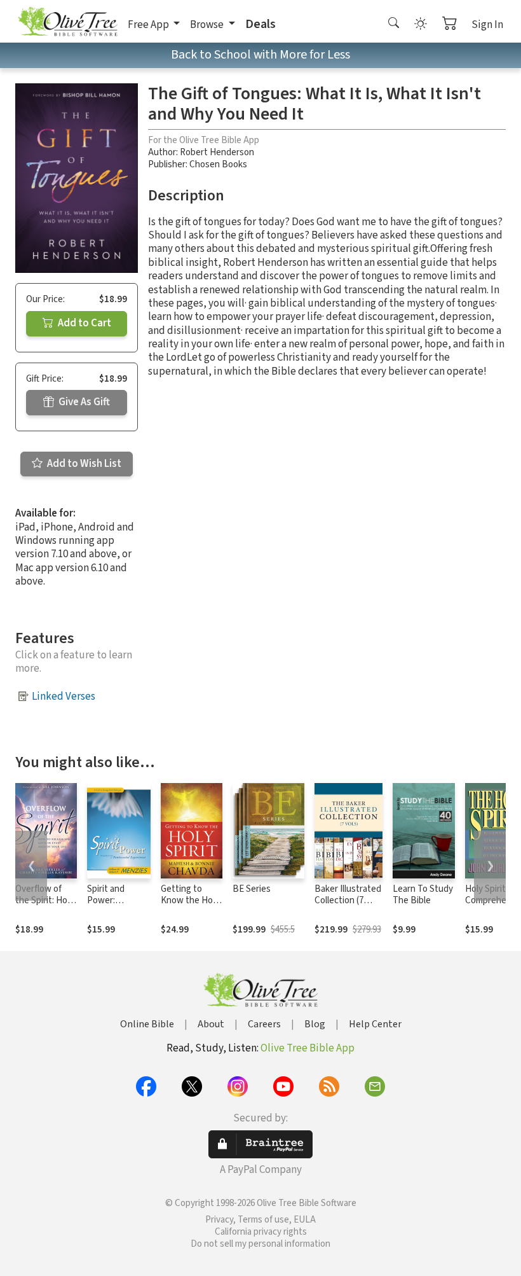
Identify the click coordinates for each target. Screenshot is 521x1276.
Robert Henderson (217, 152)
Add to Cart (83, 323)
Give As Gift (83, 402)
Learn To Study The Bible (423, 895)
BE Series (252, 889)
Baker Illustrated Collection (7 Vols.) (348, 901)
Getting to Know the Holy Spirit (190, 901)
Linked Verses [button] (63, 696)
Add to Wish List (83, 463)
